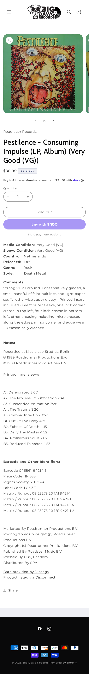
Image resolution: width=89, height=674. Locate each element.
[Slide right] (53, 121)
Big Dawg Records (36, 662)
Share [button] (13, 590)
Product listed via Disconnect (29, 577)
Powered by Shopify (63, 662)
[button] (8, 12)
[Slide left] (35, 121)
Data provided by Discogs (26, 572)
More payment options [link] (44, 234)
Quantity (10, 188)
